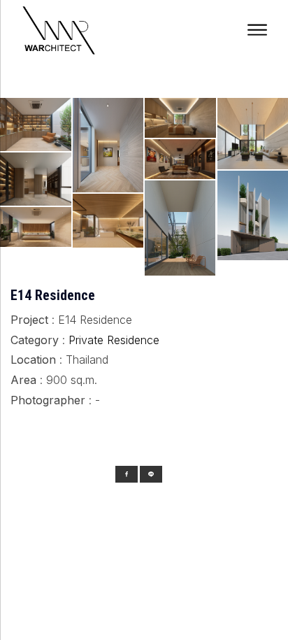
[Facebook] (126, 474)
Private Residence (114, 340)
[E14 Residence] (108, 251)
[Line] (151, 474)
